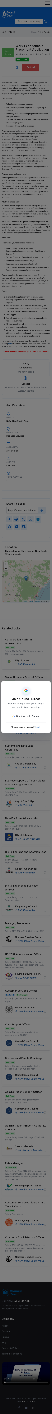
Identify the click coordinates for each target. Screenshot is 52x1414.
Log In (38, 727)
